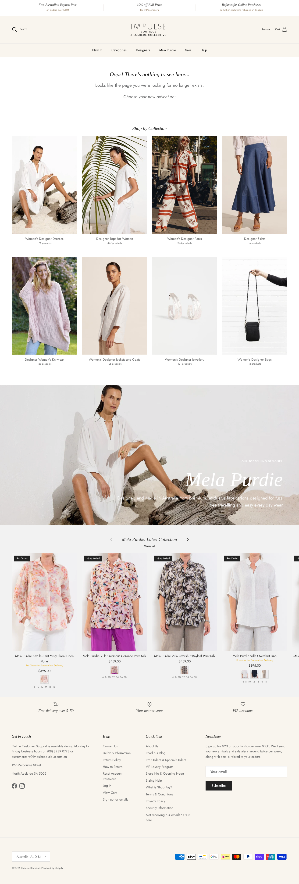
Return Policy (112, 760)
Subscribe (219, 785)
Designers (143, 50)
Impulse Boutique (30, 868)
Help (203, 50)
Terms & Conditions (159, 794)
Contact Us (110, 746)
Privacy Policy (155, 801)
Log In (107, 785)
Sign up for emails (115, 799)
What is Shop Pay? (159, 787)
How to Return (112, 766)
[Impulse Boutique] (149, 29)
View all (149, 546)
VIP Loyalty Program (160, 766)
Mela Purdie (167, 50)
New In (97, 50)
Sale (188, 50)
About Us (152, 746)
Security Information (159, 807)
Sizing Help (154, 780)
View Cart (110, 792)
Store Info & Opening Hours (165, 773)
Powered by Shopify (52, 868)
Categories (119, 50)
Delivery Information (117, 753)
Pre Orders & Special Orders (166, 760)
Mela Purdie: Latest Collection (149, 539)
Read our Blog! (156, 753)
